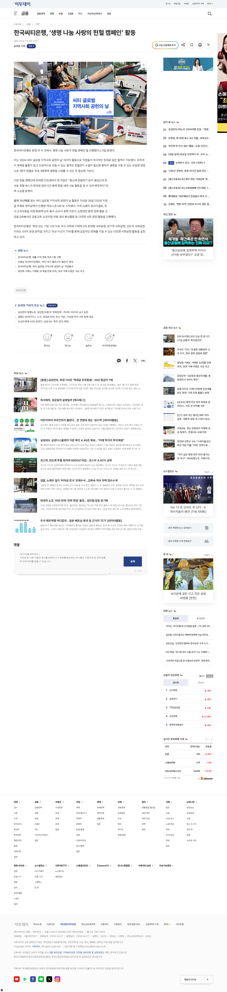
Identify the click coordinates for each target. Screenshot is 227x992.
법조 (168, 807)
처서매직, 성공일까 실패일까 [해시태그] (62, 400)
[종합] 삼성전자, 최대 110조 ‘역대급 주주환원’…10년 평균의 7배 (76, 380)
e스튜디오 (59, 871)
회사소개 (37, 924)
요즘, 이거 (39, 876)
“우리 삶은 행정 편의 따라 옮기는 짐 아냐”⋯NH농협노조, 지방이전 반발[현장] (193, 458)
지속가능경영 (165, 865)
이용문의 (118, 924)
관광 (15, 871)
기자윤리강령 (69, 952)
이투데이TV (61, 865)
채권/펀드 (18, 840)
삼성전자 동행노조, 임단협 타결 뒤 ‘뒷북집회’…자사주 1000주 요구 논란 (53, 312)
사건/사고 (170, 818)
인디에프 (173, 690)
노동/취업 (170, 824)
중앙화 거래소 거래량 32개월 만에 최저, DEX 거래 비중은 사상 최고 (51, 271)
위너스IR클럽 (124, 865)
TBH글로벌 (174, 707)
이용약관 (51, 924)
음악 (15, 887)
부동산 (58, 802)
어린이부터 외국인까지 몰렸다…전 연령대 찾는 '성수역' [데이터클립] (79, 420)
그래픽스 (38, 882)
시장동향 (59, 807)
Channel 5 (103, 865)
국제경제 (121, 807)
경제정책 (100, 807)
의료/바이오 (81, 840)
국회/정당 (146, 813)
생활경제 (100, 818)
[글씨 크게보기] (208, 45)
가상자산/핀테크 (94, 13)
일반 (109, 13)
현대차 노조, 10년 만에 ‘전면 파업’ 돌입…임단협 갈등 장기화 (74, 500)
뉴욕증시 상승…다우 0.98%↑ (188, 162)
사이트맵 (180, 924)
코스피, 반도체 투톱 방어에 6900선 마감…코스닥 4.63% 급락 (76, 460)
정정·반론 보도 (133, 924)
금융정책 (41, 13)
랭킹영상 (59, 876)
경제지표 (100, 813)
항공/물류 (80, 829)
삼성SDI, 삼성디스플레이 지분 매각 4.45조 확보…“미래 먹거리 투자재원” (82, 440)
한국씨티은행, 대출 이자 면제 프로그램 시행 (39, 257)
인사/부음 (170, 835)
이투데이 (18, 24)
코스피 (176, 682)
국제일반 (121, 813)
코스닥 (201, 682)
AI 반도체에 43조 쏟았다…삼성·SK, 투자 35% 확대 (43, 321)
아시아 (120, 829)
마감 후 (190, 829)
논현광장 (190, 813)
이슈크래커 (39, 871)
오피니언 (191, 802)
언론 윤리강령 (55, 952)
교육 (168, 813)
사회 (168, 802)
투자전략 (201, 618)
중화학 (79, 824)
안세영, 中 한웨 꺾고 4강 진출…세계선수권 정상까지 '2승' (196, 138)
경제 (99, 802)
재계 (78, 807)
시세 (15, 818)
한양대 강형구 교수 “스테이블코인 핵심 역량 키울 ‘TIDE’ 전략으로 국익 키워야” (194, 445)
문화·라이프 (19, 865)
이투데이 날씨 (144, 865)
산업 (78, 802)
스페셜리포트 (82, 865)
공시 (15, 807)
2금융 (70, 13)
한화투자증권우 (176, 724)
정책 (57, 818)
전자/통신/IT (81, 813)
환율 (15, 846)
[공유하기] (183, 45)
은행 (52, 13)
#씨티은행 (21, 290)
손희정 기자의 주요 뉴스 (31, 305)
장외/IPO (18, 824)
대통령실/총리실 (148, 807)
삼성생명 (173, 716)
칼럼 (188, 835)
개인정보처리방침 (68, 924)
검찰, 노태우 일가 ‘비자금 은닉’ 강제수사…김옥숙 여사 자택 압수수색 (78, 480)
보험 (61, 13)
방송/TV (17, 876)
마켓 (16, 802)
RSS (209, 3)
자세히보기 (52, 305)
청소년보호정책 (88, 924)
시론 (188, 818)
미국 (119, 818)
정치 (144, 802)
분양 (57, 824)
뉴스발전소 (40, 865)
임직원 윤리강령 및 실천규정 (89, 952)
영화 (15, 882)
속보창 (186, 3)
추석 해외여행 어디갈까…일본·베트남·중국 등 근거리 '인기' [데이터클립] (81, 520)
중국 (119, 824)
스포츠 (16, 898)
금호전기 (173, 699)
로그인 (168, 3)
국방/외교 (146, 818)
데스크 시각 (191, 824)
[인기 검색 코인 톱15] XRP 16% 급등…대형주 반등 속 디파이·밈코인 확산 (193, 419)
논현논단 (190, 807)
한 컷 (37, 887)
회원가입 (177, 3)
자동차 (79, 818)
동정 (168, 840)
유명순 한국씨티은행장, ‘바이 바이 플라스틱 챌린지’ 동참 (45, 261)
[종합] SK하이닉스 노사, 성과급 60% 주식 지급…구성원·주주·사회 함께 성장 (55, 316)
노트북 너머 (191, 840)
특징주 (176, 618)
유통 (78, 835)
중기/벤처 (80, 846)
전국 (168, 829)
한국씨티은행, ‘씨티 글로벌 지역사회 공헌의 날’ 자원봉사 (45, 266)
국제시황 (17, 851)
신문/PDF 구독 (198, 3)
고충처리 (105, 924)
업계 (57, 813)
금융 (25, 13)
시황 (15, 813)
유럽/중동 (122, 835)
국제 (120, 802)
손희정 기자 (19, 46)
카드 (80, 13)
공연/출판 (18, 893)
